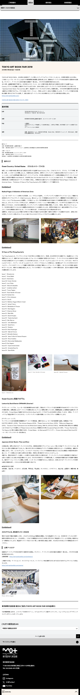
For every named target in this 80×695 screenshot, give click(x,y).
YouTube (9, 686)
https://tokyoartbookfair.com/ (10, 95)
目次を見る (8, 691)
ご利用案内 (12, 2)
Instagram (9, 678)
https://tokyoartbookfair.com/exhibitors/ (21, 556)
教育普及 (48, 2)
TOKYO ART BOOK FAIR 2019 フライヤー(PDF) (15, 100)
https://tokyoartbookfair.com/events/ (12, 565)
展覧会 (30, 2)
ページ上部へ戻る (40, 636)
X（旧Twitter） (10, 682)
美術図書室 (68, 2)
